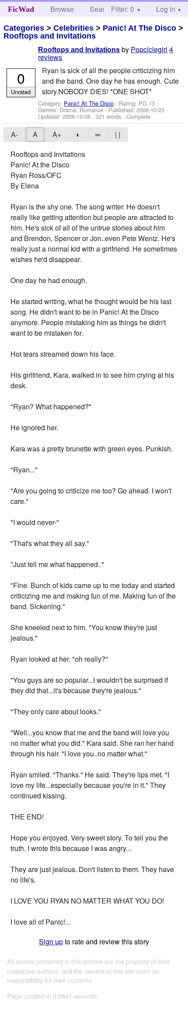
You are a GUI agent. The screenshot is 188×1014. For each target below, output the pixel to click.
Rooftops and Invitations (49, 36)
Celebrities (73, 28)
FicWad (21, 9)
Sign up (51, 941)
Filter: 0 (122, 9)
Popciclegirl (149, 49)
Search (101, 9)
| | (117, 134)
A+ (56, 134)
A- (14, 134)
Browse (62, 9)
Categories (23, 28)
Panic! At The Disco (139, 28)
